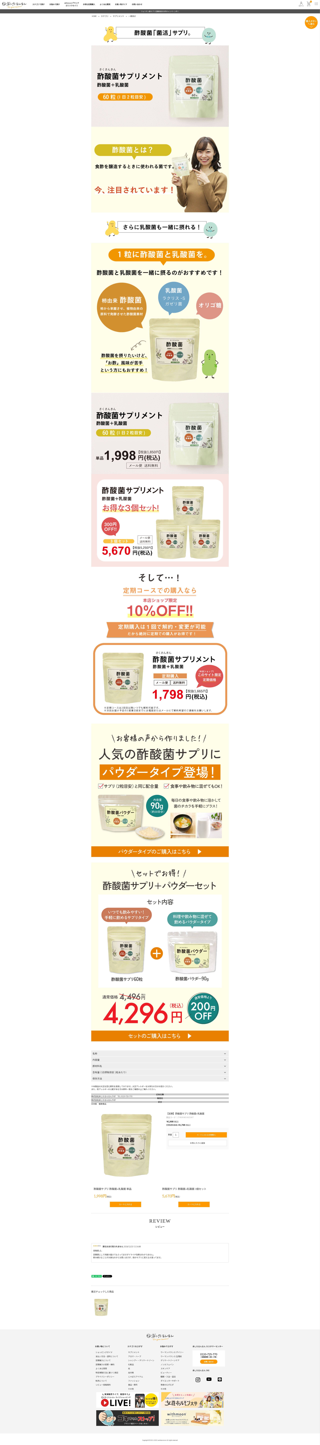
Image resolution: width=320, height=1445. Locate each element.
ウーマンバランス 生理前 (171, 1356)
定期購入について (103, 1360)
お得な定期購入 (89, 4)
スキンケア (165, 1368)
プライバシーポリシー (105, 1376)
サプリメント (118, 16)
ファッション (133, 1380)
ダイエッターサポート (170, 1380)
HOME (94, 16)
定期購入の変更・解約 (105, 1364)
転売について (101, 1380)
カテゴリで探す (38, 4)
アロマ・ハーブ (134, 1356)
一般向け (132, 16)
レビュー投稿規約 (103, 1384)
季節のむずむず (167, 1384)
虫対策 (131, 1372)
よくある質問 (105, 4)
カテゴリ (104, 16)
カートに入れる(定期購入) (206, 1135)
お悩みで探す (54, 4)
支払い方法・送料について (107, 1356)
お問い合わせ (137, 4)
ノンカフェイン (167, 1364)
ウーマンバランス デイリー (172, 1352)
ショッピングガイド (104, 1352)
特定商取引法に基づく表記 (107, 1372)
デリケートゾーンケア (170, 1360)
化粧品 (131, 1364)
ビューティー (166, 1372)
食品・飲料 (133, 1384)
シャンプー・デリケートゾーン (141, 1360)
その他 (131, 1389)
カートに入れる (125, 1204)
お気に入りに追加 (197, 1143)
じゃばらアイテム (135, 1376)
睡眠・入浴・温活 (168, 1376)
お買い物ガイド (121, 4)
